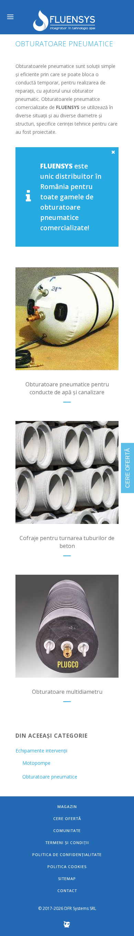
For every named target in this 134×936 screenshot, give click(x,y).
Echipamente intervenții (41, 750)
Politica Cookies (67, 866)
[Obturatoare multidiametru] (67, 626)
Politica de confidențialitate (67, 854)
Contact (67, 890)
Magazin (67, 806)
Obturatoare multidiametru (67, 691)
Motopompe (36, 763)
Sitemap (67, 878)
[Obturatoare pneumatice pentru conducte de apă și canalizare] (67, 318)
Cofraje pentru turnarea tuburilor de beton (67, 542)
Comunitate (67, 830)
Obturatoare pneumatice (49, 776)
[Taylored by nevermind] (67, 926)
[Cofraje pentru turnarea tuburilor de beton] (67, 472)
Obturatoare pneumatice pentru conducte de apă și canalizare (67, 388)
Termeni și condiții (67, 842)
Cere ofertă (67, 818)
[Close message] (113, 152)
